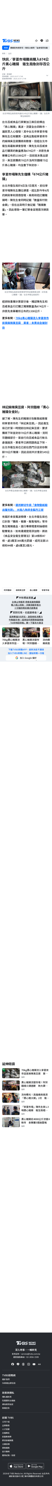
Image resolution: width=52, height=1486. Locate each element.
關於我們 (6, 1379)
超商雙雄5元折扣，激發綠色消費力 (26, 616)
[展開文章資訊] (47, 75)
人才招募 (6, 1429)
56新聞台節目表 (8, 1383)
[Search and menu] (47, 40)
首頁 (3, 53)
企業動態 (6, 1425)
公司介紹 (6, 1421)
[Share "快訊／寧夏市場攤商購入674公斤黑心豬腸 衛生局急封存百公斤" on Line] (41, 40)
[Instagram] (28, 1364)
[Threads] (23, 1364)
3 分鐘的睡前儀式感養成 (26, 608)
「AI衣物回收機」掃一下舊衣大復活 (26, 622)
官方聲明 (6, 1451)
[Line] (18, 1364)
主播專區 (6, 1433)
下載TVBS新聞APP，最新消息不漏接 (26, 649)
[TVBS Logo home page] (11, 40)
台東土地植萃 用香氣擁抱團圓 (26, 601)
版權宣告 (6, 1408)
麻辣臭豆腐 (20, 590)
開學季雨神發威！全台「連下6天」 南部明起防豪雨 (30, 47)
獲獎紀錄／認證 (8, 1455)
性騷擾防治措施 (8, 1400)
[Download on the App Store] (16, 1466)
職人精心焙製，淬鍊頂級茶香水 (26, 604)
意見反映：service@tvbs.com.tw (26, 1354)
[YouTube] (34, 1364)
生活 (9, 53)
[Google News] (39, 1364)
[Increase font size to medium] (36, 40)
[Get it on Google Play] (35, 1466)
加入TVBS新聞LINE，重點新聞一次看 (26, 653)
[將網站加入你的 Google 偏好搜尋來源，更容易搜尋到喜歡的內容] (26, 658)
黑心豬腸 (33, 590)
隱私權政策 (6, 1396)
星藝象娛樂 (6, 1436)
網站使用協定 (7, 1404)
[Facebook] (12, 1364)
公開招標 (6, 1444)
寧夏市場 (45, 590)
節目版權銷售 (7, 1440)
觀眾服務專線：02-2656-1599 (26, 1357)
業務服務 (6, 1447)
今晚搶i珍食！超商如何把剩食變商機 (26, 619)
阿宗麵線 (7, 590)
